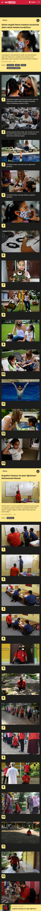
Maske (17, 65)
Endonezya (10, 518)
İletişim (23, 65)
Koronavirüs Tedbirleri (13, 68)
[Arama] (39, 2)
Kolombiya (10, 65)
